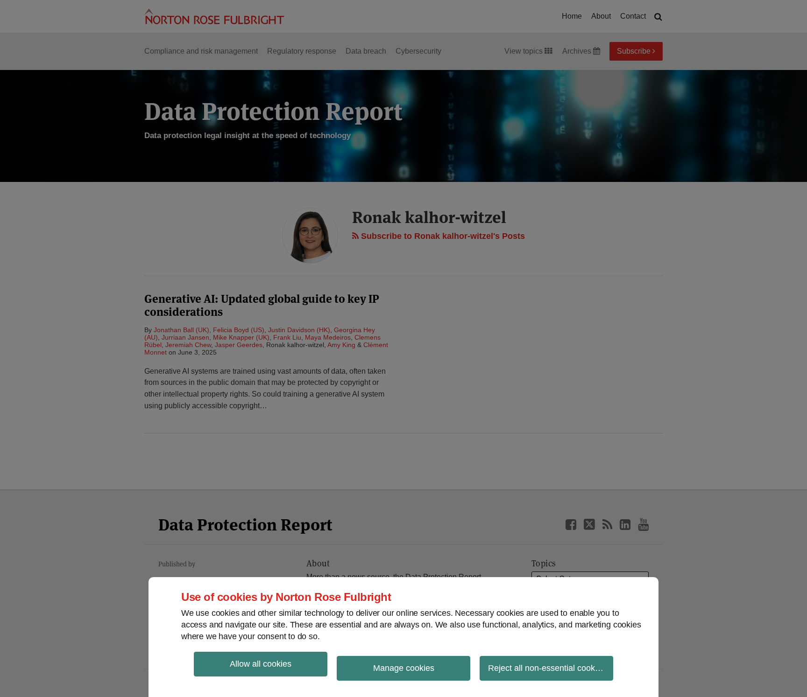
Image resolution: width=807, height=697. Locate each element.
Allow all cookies (260, 664)
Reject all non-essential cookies (547, 668)
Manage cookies (403, 668)
